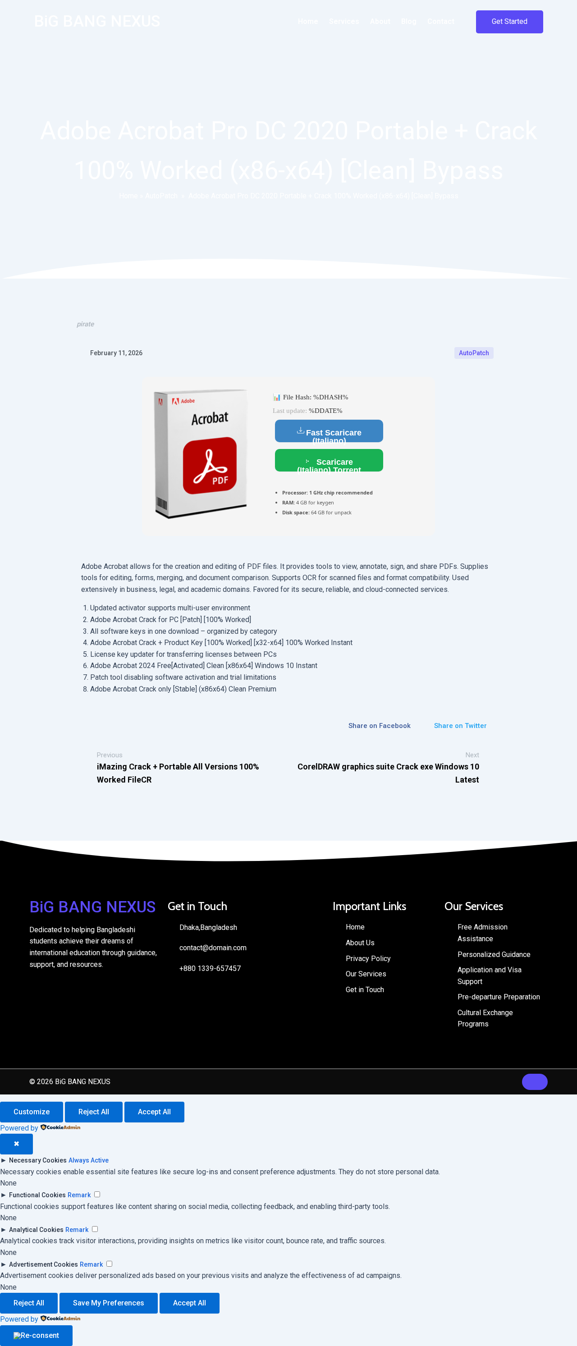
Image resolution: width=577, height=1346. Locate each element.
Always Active (89, 1160)
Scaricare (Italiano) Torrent (329, 465)
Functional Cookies (37, 1195)
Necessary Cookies (38, 1160)
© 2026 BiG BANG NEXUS (69, 1081)
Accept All (154, 1112)
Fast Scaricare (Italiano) (334, 435)
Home (128, 196)
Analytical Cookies (36, 1229)
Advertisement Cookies (43, 1264)
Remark (79, 1195)
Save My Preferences (108, 1303)
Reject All (93, 1112)
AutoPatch (161, 196)
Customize (32, 1112)
